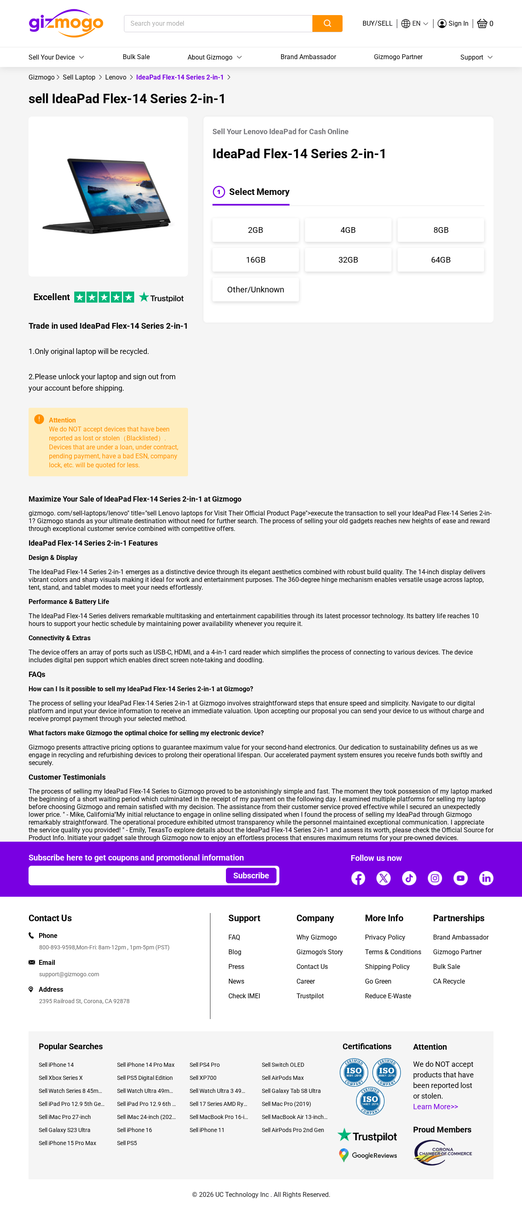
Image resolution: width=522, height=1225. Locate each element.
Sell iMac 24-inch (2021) (147, 1117)
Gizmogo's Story (319, 952)
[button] (415, 23)
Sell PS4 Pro (205, 1064)
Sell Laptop (80, 77)
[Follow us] (358, 878)
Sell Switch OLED (283, 1064)
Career (305, 981)
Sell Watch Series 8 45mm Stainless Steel (72, 1091)
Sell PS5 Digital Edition (145, 1078)
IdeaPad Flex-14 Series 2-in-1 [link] (181, 77)
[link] (42, 77)
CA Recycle (449, 981)
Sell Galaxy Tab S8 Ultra (291, 1091)
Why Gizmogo (316, 937)
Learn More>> (435, 1106)
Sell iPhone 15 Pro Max (67, 1143)
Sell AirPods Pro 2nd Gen (293, 1130)
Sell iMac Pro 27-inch (65, 1117)
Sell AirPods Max (283, 1078)
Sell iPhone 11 (207, 1130)
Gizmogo (42, 77)
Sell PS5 (127, 1143)
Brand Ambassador (308, 57)
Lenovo (116, 77)
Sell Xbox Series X (61, 1078)
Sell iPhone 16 (134, 1130)
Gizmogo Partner (398, 57)
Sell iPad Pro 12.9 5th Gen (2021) (72, 1104)
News (236, 981)
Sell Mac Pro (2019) (286, 1104)
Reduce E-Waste (388, 996)
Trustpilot (310, 996)
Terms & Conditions (393, 952)
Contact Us (312, 967)
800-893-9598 (57, 947)
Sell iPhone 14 (56, 1064)
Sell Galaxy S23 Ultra (65, 1130)
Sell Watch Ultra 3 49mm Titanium (220, 1091)
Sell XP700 (203, 1078)
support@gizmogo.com (69, 974)
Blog (234, 952)
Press (236, 967)
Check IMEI (244, 996)
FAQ (234, 937)
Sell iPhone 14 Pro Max (146, 1064)
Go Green (378, 981)
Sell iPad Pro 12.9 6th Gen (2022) (147, 1104)
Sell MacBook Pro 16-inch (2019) (220, 1117)
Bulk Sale (136, 57)
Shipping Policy (387, 967)
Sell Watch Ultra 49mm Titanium (147, 1091)
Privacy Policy (385, 937)
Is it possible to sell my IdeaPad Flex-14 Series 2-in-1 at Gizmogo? (156, 689)
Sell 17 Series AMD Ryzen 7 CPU (220, 1104)
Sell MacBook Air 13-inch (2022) (295, 1117)
